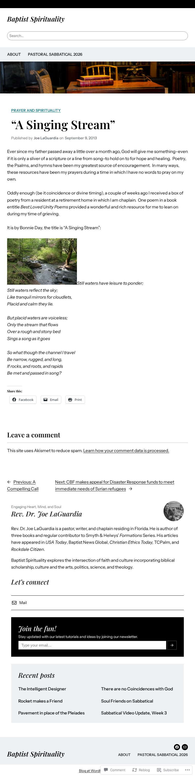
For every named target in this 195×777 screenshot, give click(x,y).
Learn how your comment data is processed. (126, 450)
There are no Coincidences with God (137, 689)
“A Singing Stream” (63, 124)
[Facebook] (177, 747)
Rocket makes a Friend (40, 701)
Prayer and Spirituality (36, 110)
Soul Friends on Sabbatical (127, 701)
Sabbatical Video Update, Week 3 (134, 713)
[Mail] (185, 747)
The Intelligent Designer (42, 689)
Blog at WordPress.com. (97, 771)
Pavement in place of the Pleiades (51, 713)
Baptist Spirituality (35, 18)
